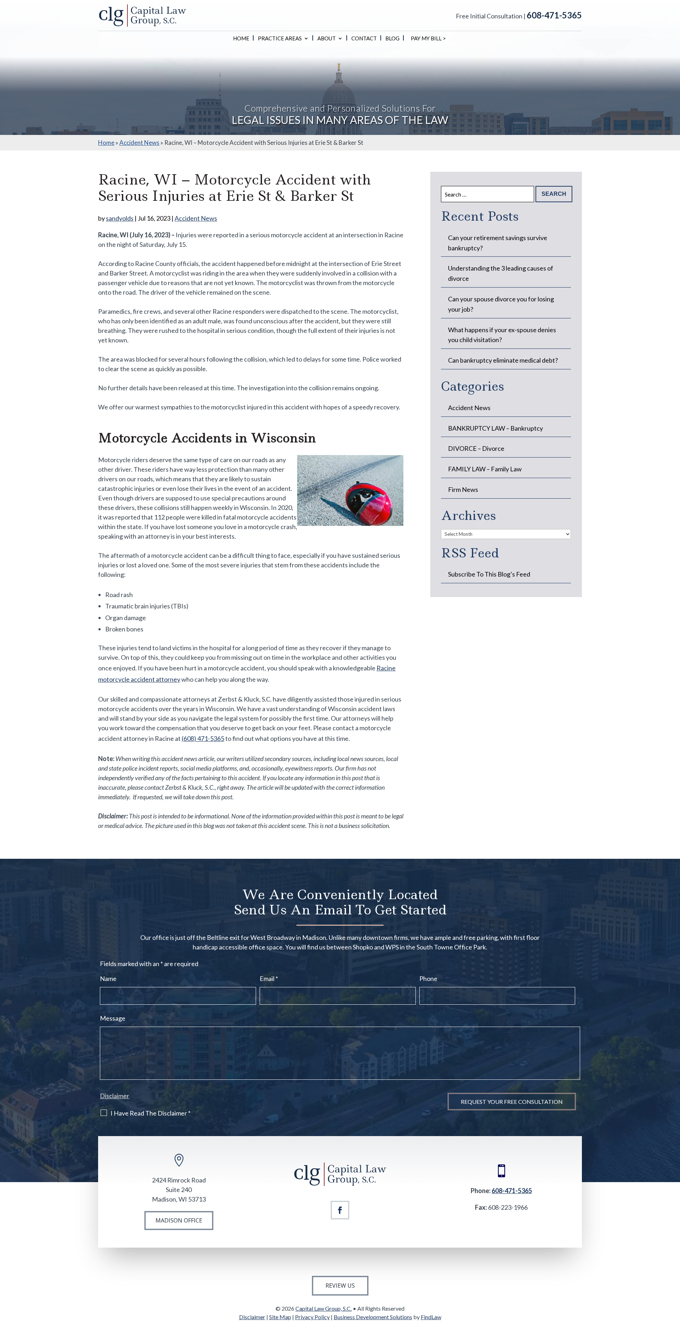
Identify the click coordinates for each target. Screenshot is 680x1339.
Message (112, 1018)
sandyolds (120, 218)
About (326, 38)
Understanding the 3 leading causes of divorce (500, 273)
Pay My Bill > (428, 38)
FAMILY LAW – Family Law (485, 469)
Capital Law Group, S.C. (323, 1308)
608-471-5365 (554, 15)
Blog (392, 38)
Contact (364, 38)
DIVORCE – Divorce (476, 448)
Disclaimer (114, 1096)
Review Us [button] (340, 1285)
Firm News (463, 489)
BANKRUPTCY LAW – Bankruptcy (495, 428)
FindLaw (431, 1317)
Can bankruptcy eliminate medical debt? (503, 360)
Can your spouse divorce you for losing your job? (501, 304)
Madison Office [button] (178, 1220)
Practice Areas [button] (280, 38)
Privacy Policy (312, 1317)
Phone (428, 978)
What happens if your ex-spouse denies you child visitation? (502, 335)
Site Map (280, 1317)
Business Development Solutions (373, 1317)
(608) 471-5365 (203, 738)
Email (269, 978)
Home (241, 38)
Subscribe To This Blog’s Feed (489, 574)
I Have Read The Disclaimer (150, 1113)
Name (108, 978)
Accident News (196, 218)
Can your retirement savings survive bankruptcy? (497, 243)
